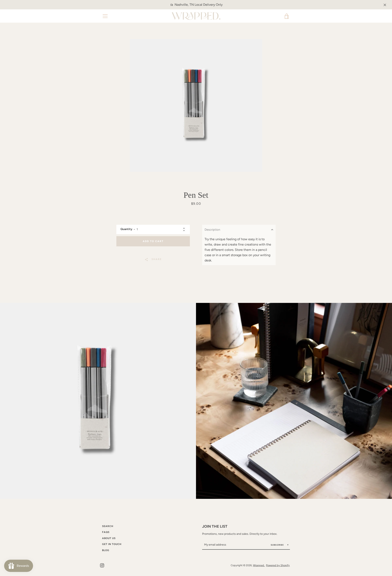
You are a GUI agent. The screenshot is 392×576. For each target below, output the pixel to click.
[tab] (239, 230)
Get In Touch (111, 544)
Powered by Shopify (278, 565)
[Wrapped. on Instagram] (102, 565)
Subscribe (278, 545)
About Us (109, 538)
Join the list (214, 526)
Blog (105, 550)
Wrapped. (259, 565)
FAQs (105, 532)
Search (107, 526)
